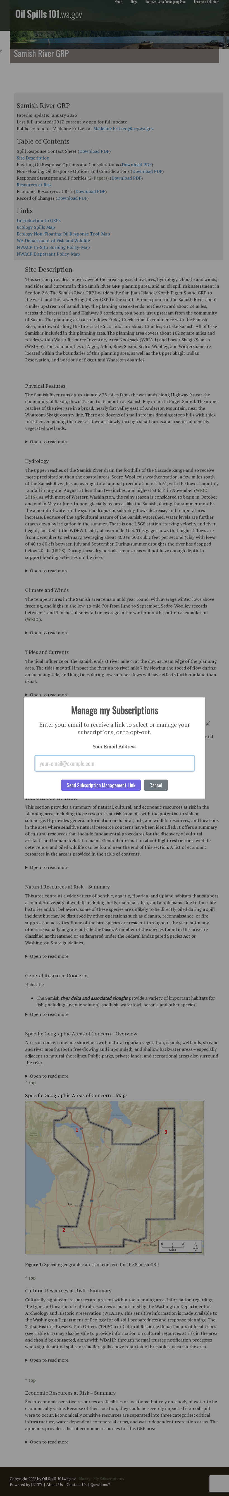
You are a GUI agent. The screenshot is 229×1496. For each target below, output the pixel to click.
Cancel (155, 785)
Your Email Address (114, 746)
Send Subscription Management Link (101, 785)
